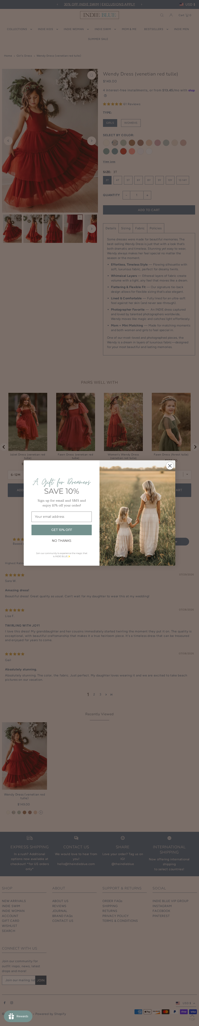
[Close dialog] (170, 466)
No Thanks (61, 541)
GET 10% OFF (61, 530)
